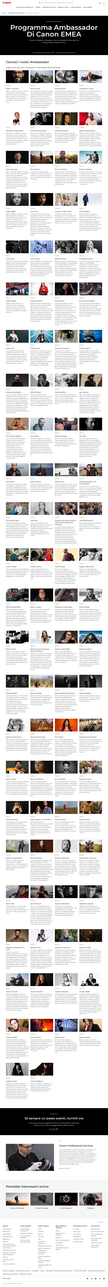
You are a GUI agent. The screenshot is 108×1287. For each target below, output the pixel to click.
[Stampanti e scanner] (56, 7)
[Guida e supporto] (82, 7)
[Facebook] (87, 1278)
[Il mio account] (99, 3)
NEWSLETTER (54, 1114)
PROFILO (8, 85)
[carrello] (104, 3)
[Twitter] (99, 1278)
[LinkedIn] (95, 1278)
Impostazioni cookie (25, 1274)
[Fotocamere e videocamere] (34, 7)
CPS (60, 1141)
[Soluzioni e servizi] (69, 7)
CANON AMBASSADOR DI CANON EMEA (43, 52)
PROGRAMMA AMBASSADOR (54, 21)
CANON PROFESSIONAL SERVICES (66, 52)
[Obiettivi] (41, 7)
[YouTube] (104, 1278)
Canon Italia (6, 1278)
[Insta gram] (91, 1278)
